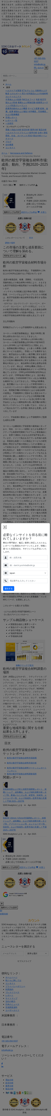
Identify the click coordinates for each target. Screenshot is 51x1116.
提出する (9, 588)
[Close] (5, 527)
